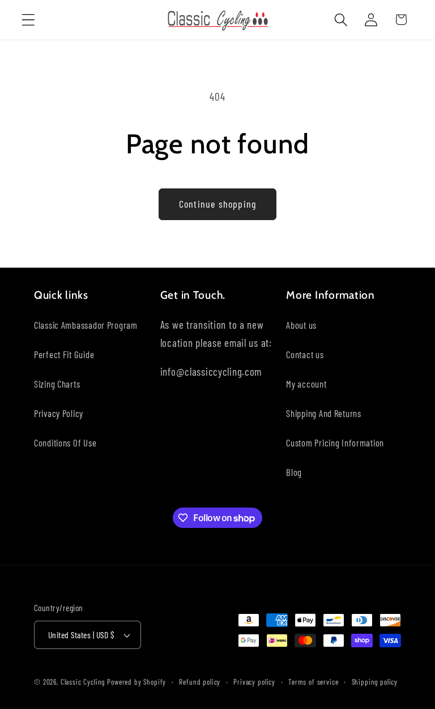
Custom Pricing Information (335, 442)
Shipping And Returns (323, 413)
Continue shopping (217, 203)
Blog (294, 472)
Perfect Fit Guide (64, 354)
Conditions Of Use (65, 442)
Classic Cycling (83, 681)
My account (306, 383)
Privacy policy (254, 681)
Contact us (304, 354)
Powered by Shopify (136, 681)
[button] (29, 20)
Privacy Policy (58, 413)
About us (301, 324)
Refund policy (199, 681)
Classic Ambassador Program (86, 324)
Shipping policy (375, 681)
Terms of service (313, 681)
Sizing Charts (57, 383)
